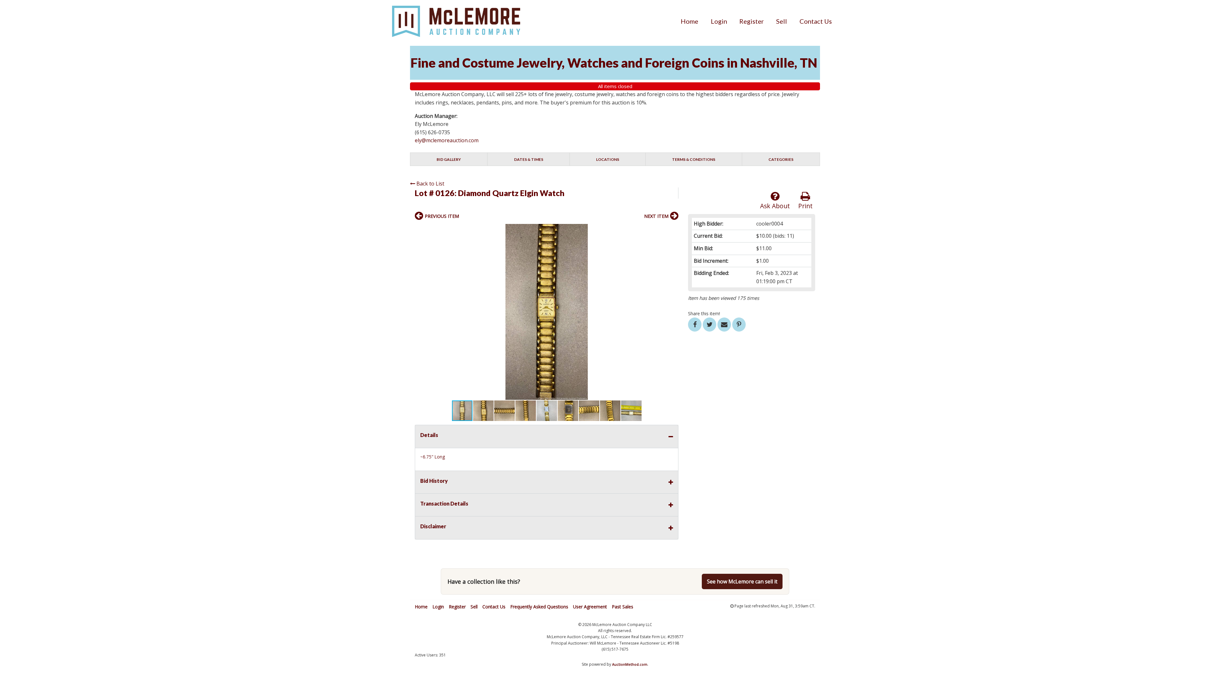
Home (689, 21)
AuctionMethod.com (629, 664)
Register (751, 21)
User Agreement (590, 607)
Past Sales (622, 607)
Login (719, 21)
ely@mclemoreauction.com (447, 140)
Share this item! (704, 313)
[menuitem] (689, 21)
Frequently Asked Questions (539, 607)
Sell (781, 21)
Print (805, 206)
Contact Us (816, 21)
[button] (673, 230)
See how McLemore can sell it (742, 581)
